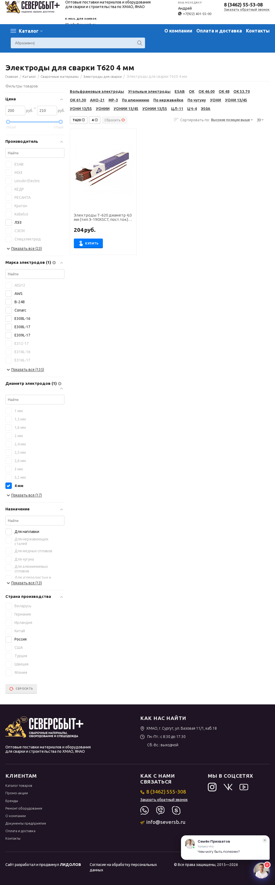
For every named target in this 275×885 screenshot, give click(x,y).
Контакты (258, 30)
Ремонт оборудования (23, 808)
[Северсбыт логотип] (32, 6)
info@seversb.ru (166, 822)
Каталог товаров (18, 785)
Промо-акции (16, 793)
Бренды (11, 801)
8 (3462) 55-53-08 (243, 4)
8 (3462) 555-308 (166, 792)
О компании (178, 30)
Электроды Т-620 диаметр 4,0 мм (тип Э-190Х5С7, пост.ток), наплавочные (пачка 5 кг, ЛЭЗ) (103, 217)
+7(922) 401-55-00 (197, 14)
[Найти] (139, 43)
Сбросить (112, 120)
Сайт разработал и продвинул (43, 864)
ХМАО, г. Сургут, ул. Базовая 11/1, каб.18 (181, 728)
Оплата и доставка (219, 30)
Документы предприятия (25, 823)
